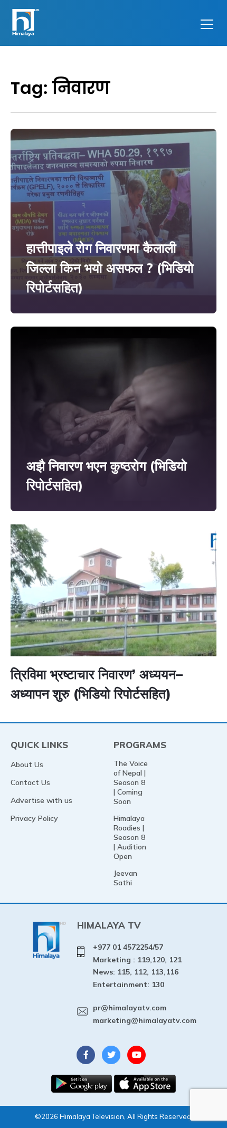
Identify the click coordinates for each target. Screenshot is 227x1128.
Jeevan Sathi (125, 877)
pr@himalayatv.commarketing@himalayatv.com (144, 1014)
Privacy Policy (34, 818)
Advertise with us (41, 800)
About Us (27, 764)
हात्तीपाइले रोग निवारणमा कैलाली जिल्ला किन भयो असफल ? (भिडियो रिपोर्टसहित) (110, 267)
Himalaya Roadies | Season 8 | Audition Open (130, 837)
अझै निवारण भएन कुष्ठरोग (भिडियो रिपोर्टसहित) (106, 475)
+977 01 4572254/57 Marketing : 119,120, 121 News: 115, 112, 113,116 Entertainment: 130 (137, 965)
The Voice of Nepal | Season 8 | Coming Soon (131, 782)
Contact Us (30, 782)
